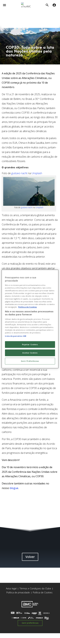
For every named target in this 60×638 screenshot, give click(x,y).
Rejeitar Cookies (30, 344)
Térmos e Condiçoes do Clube (35, 588)
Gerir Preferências (30, 361)
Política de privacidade (18, 592)
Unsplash (37, 173)
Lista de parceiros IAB (15, 336)
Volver (30, 557)
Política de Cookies (42, 592)
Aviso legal (11, 588)
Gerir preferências (30, 623)
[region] (29, 319)
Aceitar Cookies (30, 353)
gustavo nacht (19, 173)
